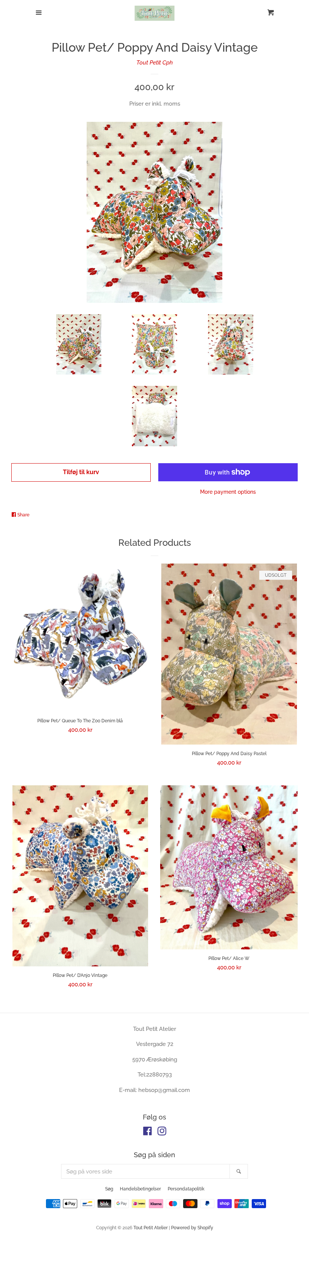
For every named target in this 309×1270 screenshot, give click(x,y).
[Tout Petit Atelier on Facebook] (147, 1132)
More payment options (228, 492)
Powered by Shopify (192, 1227)
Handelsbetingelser (140, 1189)
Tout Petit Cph (154, 62)
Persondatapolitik (186, 1189)
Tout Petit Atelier (150, 1227)
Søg (109, 1189)
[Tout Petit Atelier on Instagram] (162, 1132)
